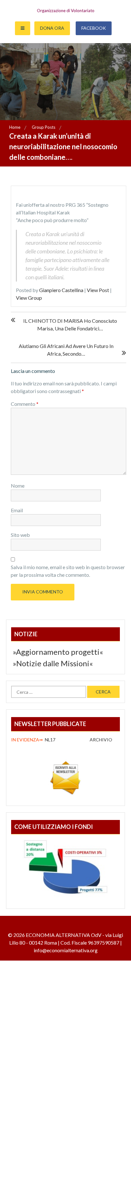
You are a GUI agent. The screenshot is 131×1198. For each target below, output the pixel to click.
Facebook (93, 28)
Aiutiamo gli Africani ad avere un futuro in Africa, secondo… (66, 350)
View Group (29, 298)
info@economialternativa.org (66, 950)
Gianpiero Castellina (61, 290)
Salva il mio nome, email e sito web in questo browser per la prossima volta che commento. (68, 571)
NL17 (34, 739)
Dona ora (52, 28)
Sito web (20, 535)
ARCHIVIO (101, 739)
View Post (98, 290)
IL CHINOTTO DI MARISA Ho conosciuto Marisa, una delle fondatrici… (70, 324)
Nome (17, 486)
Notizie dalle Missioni (52, 663)
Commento (24, 404)
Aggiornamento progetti (58, 651)
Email (17, 510)
